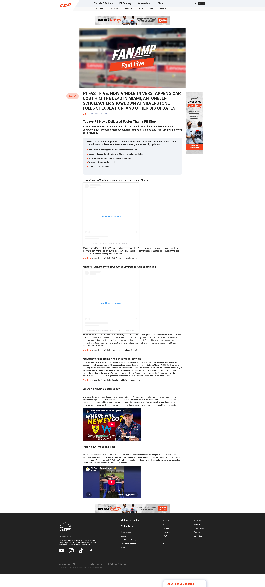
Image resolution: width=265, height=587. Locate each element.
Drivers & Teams (200, 528)
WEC (152, 9)
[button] (144, 3)
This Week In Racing (128, 540)
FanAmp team (199, 524)
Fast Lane (124, 548)
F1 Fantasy (125, 3)
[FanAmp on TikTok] (81, 550)
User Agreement (64, 564)
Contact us (198, 536)
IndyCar (114, 9)
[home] (65, 5)
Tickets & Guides (103, 3)
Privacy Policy (78, 564)
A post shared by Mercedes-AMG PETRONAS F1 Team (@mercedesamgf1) (111, 330)
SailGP (163, 9)
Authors (197, 532)
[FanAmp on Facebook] (91, 550)
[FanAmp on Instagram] (71, 550)
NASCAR (128, 9)
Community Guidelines (94, 564)
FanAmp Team (92, 114)
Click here (87, 258)
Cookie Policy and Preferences (116, 564)
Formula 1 (100, 9)
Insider (123, 536)
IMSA (140, 9)
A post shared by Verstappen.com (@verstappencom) (110, 243)
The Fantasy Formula (129, 544)
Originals (126, 532)
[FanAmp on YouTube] (61, 550)
